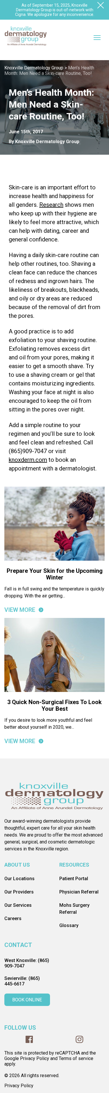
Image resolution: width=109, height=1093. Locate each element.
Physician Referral (79, 892)
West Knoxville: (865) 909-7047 (26, 963)
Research (51, 204)
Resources (74, 865)
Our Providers (19, 892)
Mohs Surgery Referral (74, 908)
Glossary (68, 925)
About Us (17, 865)
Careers (13, 918)
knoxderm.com (28, 459)
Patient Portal (73, 878)
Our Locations (19, 878)
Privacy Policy (18, 1085)
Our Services (18, 905)
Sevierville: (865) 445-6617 (22, 981)
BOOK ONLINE (27, 999)
